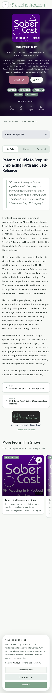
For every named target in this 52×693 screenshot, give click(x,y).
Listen (17, 79)
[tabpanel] (26, 265)
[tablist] (26, 149)
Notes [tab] (26, 149)
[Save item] (39, 460)
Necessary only (25, 669)
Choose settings (26, 677)
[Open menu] (5, 4)
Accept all (26, 684)
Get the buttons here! (26, 429)
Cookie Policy (34, 662)
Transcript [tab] (41, 149)
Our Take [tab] (10, 149)
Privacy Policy (19, 662)
